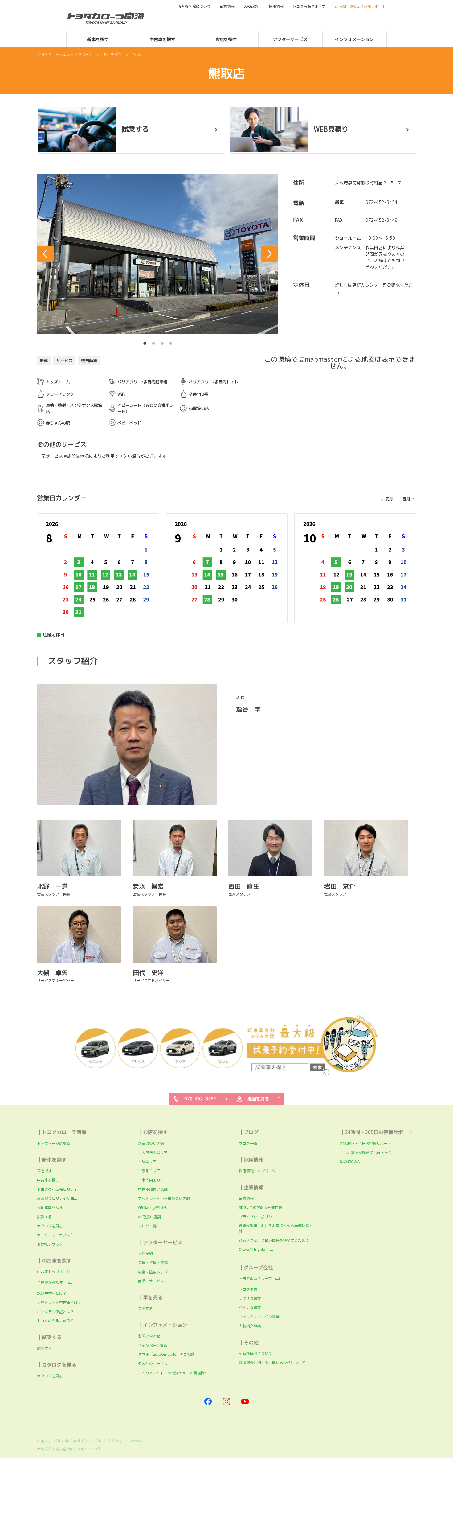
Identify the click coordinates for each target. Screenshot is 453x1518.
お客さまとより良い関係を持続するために (274, 1240)
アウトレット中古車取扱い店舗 (164, 1198)
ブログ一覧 (147, 1225)
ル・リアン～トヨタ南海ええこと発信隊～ (173, 1372)
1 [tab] (145, 341)
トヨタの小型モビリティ (57, 1189)
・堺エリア (147, 1161)
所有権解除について (194, 6)
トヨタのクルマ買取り (55, 1320)
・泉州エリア (149, 1170)
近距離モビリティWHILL (57, 1198)
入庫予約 (145, 1253)
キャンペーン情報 (152, 1345)
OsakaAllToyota (252, 1249)
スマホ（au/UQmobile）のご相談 (166, 1354)
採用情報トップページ (257, 1170)
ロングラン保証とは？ (55, 1311)
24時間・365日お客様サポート (365, 1143)
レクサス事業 (250, 1298)
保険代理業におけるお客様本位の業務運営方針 (276, 1228)
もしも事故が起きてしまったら (366, 1152)
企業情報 (246, 1198)
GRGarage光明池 (152, 1207)
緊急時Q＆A (350, 1161)
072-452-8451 (381, 202)
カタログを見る (50, 1225)
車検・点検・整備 (153, 1262)
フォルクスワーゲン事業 (259, 1316)
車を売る (145, 1308)
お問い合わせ (149, 1336)
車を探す (44, 1170)
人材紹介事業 (250, 1325)
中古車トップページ (53, 1271)
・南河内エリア (151, 1179)
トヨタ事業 (248, 1289)
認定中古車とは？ (52, 1293)
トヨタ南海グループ (255, 1278)
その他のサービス (153, 1363)
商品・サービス (151, 1280)
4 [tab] (171, 341)
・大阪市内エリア (153, 1152)
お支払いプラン (50, 1244)
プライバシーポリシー (257, 1216)
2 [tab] (153, 341)
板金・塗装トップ (153, 1271)
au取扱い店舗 (149, 1216)
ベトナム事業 (250, 1307)
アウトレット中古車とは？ (59, 1302)
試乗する (44, 1216)
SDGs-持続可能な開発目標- (261, 1207)
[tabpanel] (157, 254)
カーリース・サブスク (55, 1234)
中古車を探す (48, 1179)
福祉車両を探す (50, 1207)
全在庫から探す (51, 1282)
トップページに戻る (53, 1143)
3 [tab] (162, 341)
